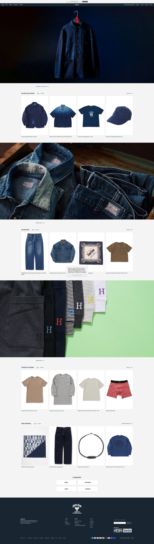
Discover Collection (41, 86)
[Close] (87, 267)
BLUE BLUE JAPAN (78, 521)
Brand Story (39, 222)
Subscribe (129, 522)
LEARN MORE (85, 1)
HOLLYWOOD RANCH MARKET (80, 525)
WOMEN (42, 93)
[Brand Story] (77, 181)
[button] (129, 4)
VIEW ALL (129, 93)
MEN (38, 93)
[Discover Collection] (77, 44)
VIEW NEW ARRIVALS (126, 423)
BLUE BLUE (76, 522)
